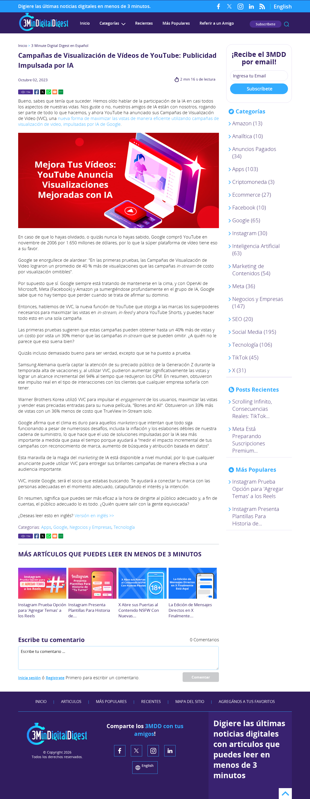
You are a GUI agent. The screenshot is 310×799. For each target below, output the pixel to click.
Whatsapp (48, 92)
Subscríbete (265, 24)
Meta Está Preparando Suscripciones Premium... (248, 439)
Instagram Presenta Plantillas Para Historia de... (89, 610)
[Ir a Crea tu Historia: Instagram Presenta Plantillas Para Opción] (92, 583)
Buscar (286, 24)
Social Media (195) (254, 331)
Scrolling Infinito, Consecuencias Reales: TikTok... (252, 408)
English (283, 6)
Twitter (229, 6)
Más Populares (176, 23)
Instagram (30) (249, 233)
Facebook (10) (249, 207)
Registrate (55, 677)
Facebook (218, 6)
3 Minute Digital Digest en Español (59, 45)
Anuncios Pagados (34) (254, 152)
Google (60, 527)
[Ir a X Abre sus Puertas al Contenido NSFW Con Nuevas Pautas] (142, 583)
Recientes (144, 23)
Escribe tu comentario (51, 639)
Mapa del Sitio (189, 701)
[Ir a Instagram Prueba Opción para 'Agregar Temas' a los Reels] (42, 583)
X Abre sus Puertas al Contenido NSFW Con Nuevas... (138, 610)
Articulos (71, 701)
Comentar (201, 677)
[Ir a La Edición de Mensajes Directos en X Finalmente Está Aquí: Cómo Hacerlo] (193, 583)
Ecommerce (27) (251, 194)
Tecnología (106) (252, 344)
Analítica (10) (247, 136)
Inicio (85, 23)
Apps (46, 527)
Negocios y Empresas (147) (257, 302)
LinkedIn (251, 6)
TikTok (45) (245, 357)
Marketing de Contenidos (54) (251, 269)
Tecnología (124, 527)
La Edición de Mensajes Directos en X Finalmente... (190, 610)
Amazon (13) (247, 123)
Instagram (240, 6)
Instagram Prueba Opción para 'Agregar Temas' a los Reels (42, 610)
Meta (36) (243, 286)
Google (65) (246, 220)
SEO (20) (242, 318)
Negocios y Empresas (90, 527)
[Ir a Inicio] (43, 30)
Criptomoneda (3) (253, 181)
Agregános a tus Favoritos (247, 701)
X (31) (239, 370)
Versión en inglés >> (94, 515)
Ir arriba (285, 793)
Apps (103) (245, 168)
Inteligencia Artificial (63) (256, 249)
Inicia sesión (29, 677)
